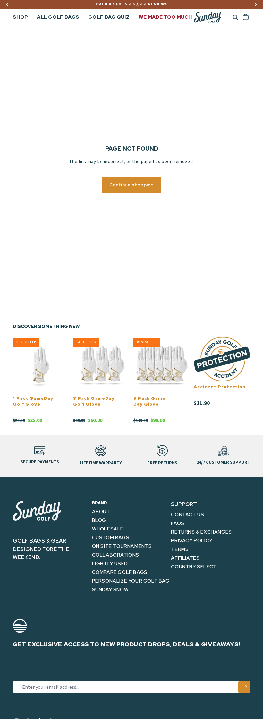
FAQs (177, 523)
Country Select (193, 567)
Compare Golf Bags (120, 572)
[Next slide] (62, 365)
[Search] (235, 17)
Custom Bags (111, 537)
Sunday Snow (110, 589)
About (101, 511)
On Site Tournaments (122, 546)
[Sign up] (244, 687)
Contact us (187, 515)
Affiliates (185, 558)
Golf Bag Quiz (109, 17)
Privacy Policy (191, 541)
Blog (99, 520)
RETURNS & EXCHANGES (201, 532)
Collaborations (115, 555)
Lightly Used (110, 563)
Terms (180, 549)
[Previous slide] (20, 365)
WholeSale (107, 529)
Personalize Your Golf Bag (131, 581)
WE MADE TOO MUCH (165, 17)
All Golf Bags (58, 17)
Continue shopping (131, 185)
